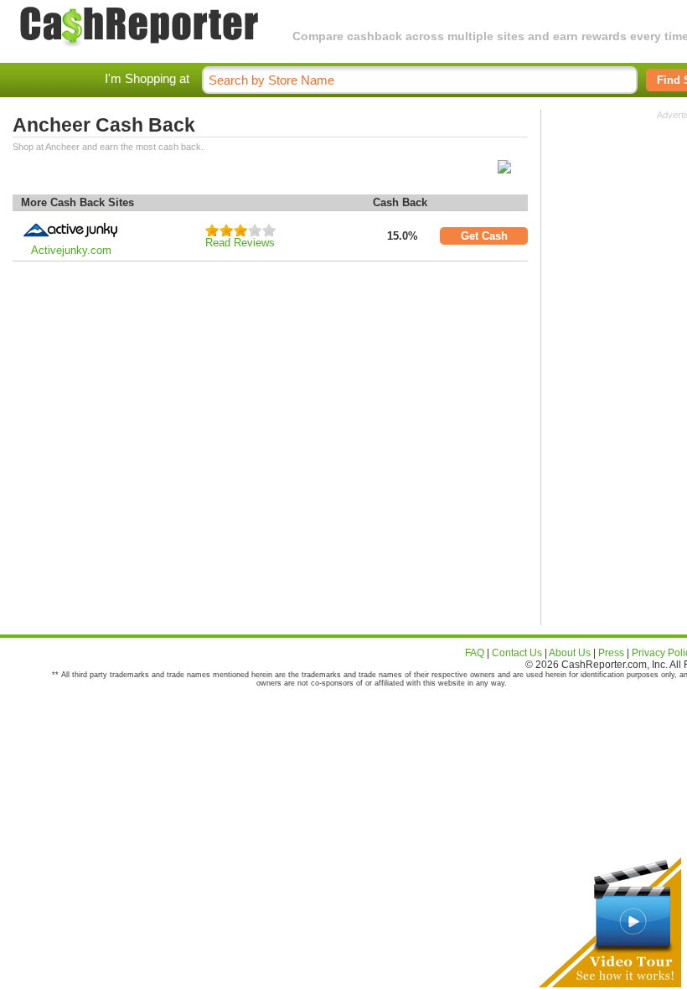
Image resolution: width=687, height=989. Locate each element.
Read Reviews (240, 242)
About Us (570, 653)
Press (611, 653)
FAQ (474, 653)
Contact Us (517, 653)
